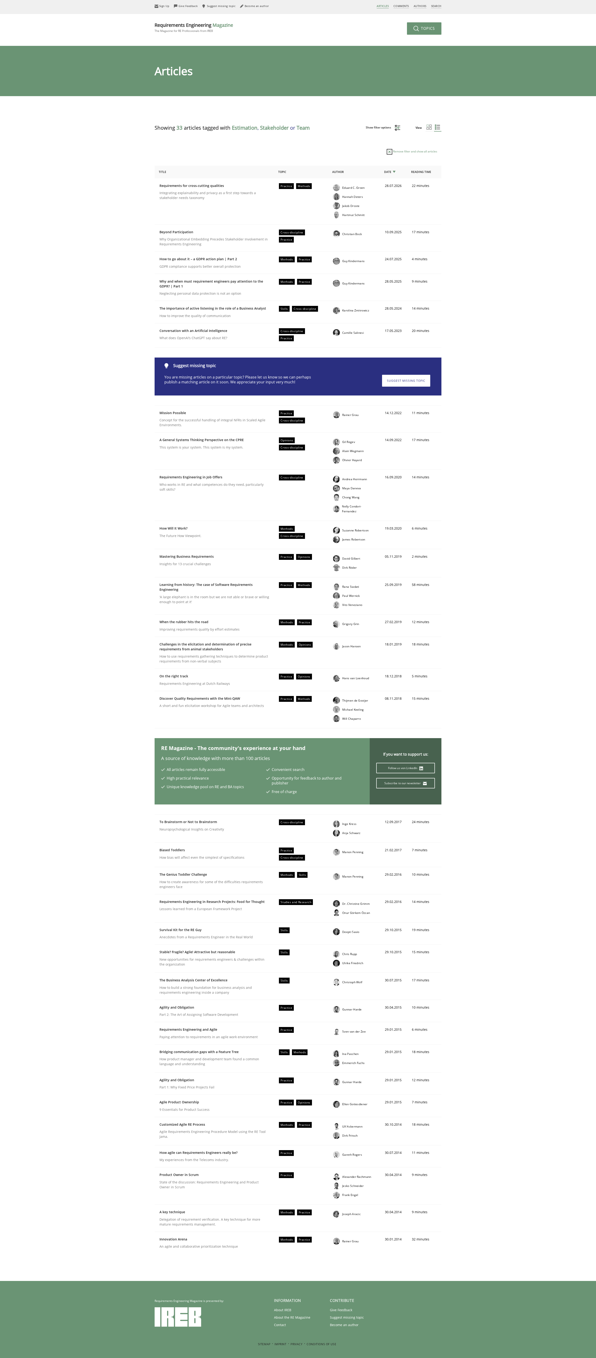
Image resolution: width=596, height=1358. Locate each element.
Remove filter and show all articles (414, 151)
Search (436, 6)
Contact (280, 1325)
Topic (282, 172)
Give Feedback (341, 1310)
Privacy (296, 1344)
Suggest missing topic (406, 381)
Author (338, 172)
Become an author (344, 1325)
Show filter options (379, 127)
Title (162, 172)
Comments (401, 6)
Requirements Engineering (194, 27)
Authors (420, 6)
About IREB (282, 1310)
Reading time (421, 172)
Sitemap (264, 1344)
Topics (427, 28)
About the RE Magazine (292, 1317)
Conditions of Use (321, 1344)
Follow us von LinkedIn (403, 768)
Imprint (280, 1344)
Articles (383, 6)
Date (387, 172)
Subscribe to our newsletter (402, 783)
